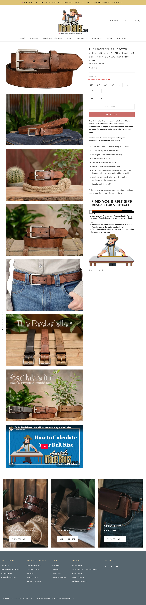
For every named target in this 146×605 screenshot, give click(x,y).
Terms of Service (78, 577)
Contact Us (5, 565)
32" (91, 85)
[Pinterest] (102, 270)
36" (105, 85)
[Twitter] (99, 270)
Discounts (30, 573)
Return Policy (77, 565)
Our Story (56, 565)
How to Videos (32, 577)
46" (98, 91)
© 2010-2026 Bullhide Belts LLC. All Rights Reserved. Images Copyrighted (38, 599)
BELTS (22, 38)
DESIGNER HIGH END (52, 38)
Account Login (6, 573)
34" (98, 85)
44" (91, 91)
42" (127, 85)
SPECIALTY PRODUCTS (77, 38)
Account (114, 21)
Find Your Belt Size (33, 565)
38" (112, 85)
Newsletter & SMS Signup (10, 569)
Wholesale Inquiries (8, 577)
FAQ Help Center (33, 569)
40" (119, 85)
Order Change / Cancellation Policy (85, 569)
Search (124, 21)
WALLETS (34, 38)
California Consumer (79, 581)
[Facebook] (97, 270)
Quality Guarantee (59, 577)
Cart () (136, 21)
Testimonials (56, 573)
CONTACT (121, 38)
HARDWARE (97, 38)
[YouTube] (117, 566)
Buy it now (111, 114)
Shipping (55, 569)
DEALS (109, 38)
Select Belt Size (112, 106)
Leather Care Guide (34, 581)
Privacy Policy (77, 573)
